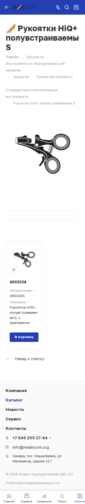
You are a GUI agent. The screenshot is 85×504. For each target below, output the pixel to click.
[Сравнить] (13, 269)
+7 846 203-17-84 (30, 437)
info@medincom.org (31, 447)
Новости (15, 409)
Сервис (13, 418)
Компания (16, 390)
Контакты (16, 428)
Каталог (14, 399)
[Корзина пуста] (76, 7)
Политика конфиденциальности (33, 483)
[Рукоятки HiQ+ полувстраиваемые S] (42, 153)
